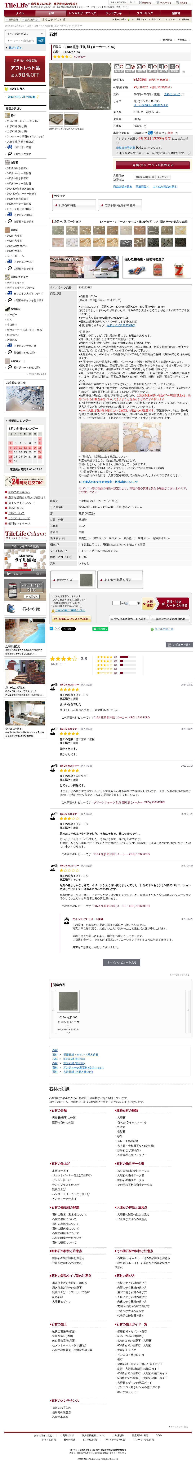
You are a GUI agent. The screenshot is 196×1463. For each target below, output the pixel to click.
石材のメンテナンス (65, 1400)
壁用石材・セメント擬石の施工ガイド (140, 1363)
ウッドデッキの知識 (115, 1439)
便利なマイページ (19, 523)
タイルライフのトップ (14, 26)
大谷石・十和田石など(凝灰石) (135, 1145)
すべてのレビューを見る (121, 962)
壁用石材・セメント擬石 (132, 1331)
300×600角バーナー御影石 (22, 193)
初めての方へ (121, 19)
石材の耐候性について (65, 1233)
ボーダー (12, 314)
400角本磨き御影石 (18, 178)
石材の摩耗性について (65, 1223)
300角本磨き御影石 (18, 168)
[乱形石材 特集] (74, 210)
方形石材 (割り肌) (17, 131)
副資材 (176, 13)
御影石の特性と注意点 (66, 1251)
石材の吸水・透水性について (69, 1214)
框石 (120, 1359)
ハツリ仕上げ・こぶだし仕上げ (71, 1194)
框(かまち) (13, 334)
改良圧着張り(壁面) (64, 1331)
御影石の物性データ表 (130, 1180)
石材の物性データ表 (130, 1163)
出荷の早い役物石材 (24, 345)
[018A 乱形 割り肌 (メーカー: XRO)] (80, 86)
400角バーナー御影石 (19, 183)
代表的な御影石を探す (130, 1315)
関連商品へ (142, 186)
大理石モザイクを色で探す (28, 300)
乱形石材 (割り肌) (17, 126)
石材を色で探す (22, 154)
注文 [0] (183, 3)
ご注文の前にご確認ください (70, 610)
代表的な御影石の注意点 (67, 1262)
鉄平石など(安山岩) (129, 1150)
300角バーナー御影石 (19, 173)
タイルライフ (76, 1450)
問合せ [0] (146, 3)
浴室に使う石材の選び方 (132, 1292)
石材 (51, 13)
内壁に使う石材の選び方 (132, 1287)
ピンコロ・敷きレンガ (130, 1354)
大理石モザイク (15, 282)
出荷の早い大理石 (23, 262)
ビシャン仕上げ (61, 1180)
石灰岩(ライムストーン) (131, 1122)
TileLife (121, 1453)
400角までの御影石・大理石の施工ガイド (142, 1373)
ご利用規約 (118, 1435)
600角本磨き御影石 (18, 198)
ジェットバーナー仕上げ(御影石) (72, 1175)
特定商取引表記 (140, 1435)
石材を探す (15, 47)
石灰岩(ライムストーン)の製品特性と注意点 (143, 1258)
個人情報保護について (93, 1435)
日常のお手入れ (61, 1407)
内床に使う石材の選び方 (132, 1301)
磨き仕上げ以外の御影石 (67, 1287)
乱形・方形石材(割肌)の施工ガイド (138, 1368)
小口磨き (12, 324)
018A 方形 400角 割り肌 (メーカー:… (68, 1021)
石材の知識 (69, 1439)
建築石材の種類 (127, 1110)
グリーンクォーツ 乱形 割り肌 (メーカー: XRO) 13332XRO (129, 802)
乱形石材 (57, 1297)
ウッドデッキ (114, 13)
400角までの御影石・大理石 (134, 1340)
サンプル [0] (165, 3)
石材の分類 (59, 1110)
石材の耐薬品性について (67, 1237)
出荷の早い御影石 (23, 214)
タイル (20, 13)
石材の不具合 (60, 1417)
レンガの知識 (90, 1439)
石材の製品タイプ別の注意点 (71, 1275)
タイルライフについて (21, 502)
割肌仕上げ (59, 1189)
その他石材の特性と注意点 (135, 1251)
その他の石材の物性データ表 (134, 1184)
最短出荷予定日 (125, 147)
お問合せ (185, 19)
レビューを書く (181, 644)
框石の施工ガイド (128, 1392)
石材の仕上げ (60, 1163)
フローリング (145, 13)
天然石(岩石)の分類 (64, 1117)
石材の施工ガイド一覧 (132, 1324)
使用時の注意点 (61, 1412)
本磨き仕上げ (60, 1170)
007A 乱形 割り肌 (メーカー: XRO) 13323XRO (122, 906)
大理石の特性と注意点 (132, 1207)
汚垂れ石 (12, 340)
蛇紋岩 (121, 1126)
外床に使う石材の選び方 (132, 1297)
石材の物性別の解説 (65, 1207)
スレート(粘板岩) (127, 1140)
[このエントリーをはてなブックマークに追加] (51, 629)
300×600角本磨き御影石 (20, 188)
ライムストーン (15, 256)
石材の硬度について (64, 1242)
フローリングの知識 (143, 1439)
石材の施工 (59, 1324)
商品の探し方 (16, 507)
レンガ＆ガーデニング (82, 13)
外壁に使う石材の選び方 (132, 1282)
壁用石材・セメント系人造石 (23, 121)
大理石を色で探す (23, 268)
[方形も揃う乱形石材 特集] (120, 210)
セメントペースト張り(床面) (69, 1345)
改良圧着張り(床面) (64, 1340)
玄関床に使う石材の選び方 (133, 1306)
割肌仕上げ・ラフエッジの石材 (71, 1292)
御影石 (121, 1131)
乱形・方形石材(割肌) (130, 1336)
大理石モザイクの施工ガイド (134, 1382)
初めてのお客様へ (19, 492)
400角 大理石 (14, 240)
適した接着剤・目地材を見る (151, 105)
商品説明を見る (122, 186)
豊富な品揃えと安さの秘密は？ (27, 497)
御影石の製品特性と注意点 (68, 1258)
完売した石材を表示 (37, 374)
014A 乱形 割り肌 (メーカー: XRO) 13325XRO (122, 854)
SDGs (159, 1435)
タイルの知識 (49, 1439)
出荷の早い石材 (22, 147)
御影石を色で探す (23, 221)
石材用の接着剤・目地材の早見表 (72, 1349)
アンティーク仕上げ (64, 1198)
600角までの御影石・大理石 (134, 1345)
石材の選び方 (126, 1275)
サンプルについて (19, 518)
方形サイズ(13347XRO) (121, 325)
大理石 (121, 1117)
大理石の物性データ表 (130, 1175)
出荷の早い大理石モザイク (28, 293)
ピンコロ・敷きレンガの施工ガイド (138, 1387)
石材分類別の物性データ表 (133, 1170)
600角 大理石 (14, 250)
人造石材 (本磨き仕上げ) (20, 141)
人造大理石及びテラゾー (132, 1154)
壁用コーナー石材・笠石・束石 (24, 329)
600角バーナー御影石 (19, 203)
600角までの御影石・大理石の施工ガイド (142, 1377)
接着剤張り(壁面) (62, 1336)
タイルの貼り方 (164, 629)
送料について (157, 19)
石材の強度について (64, 1219)
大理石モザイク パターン (21, 287)
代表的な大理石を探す (130, 1310)
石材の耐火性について (65, 1228)
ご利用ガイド (140, 19)
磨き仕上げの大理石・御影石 (69, 1282)
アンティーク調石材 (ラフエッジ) (25, 136)
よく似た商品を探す (165, 186)
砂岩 (120, 1136)
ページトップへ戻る (180, 975)
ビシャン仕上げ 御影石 (20, 209)
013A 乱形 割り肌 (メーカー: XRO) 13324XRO (122, 717)
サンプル (172, 19)
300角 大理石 (14, 235)
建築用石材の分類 (63, 1122)
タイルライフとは (43, 1435)
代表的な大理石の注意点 (132, 1219)
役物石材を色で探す (24, 352)
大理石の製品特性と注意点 (133, 1214)
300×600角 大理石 (17, 245)
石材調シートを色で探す (27, 367)
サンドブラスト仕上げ (65, 1184)
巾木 (9, 319)
